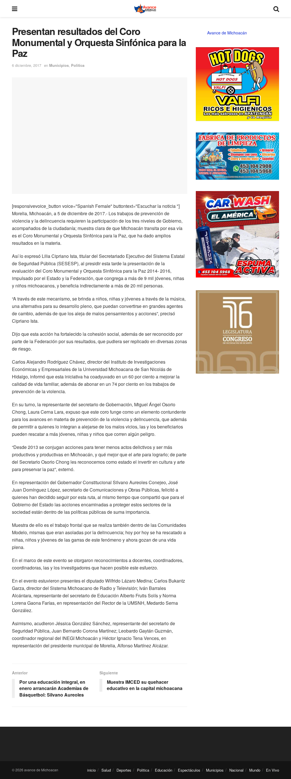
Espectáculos (189, 770)
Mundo (254, 770)
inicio (91, 770)
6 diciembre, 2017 (26, 65)
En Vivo (272, 770)
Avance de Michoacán (227, 33)
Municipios (59, 65)
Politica (77, 65)
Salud (106, 770)
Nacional (236, 770)
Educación (163, 770)
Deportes (124, 770)
